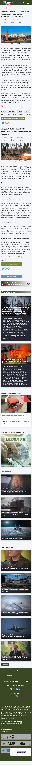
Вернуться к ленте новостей (16, 681)
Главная (3, 8)
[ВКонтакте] (3, 123)
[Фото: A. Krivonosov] (16, 34)
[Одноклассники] (8, 123)
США (9, 114)
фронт (3, 260)
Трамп (14, 114)
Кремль (20, 111)
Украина (20, 114)
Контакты (9, 675)
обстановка (11, 257)
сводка (24, 257)
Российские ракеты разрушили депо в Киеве (15, 360)
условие (27, 114)
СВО (18, 257)
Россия (3, 114)
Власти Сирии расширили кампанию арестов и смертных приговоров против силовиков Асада (15, 310)
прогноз (26, 111)
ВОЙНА (3, 111)
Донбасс (3, 257)
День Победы (12, 111)
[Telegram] (6, 123)
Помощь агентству (23, 671)
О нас (9, 671)
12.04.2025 (7, 20)
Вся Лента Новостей (13, 8)
